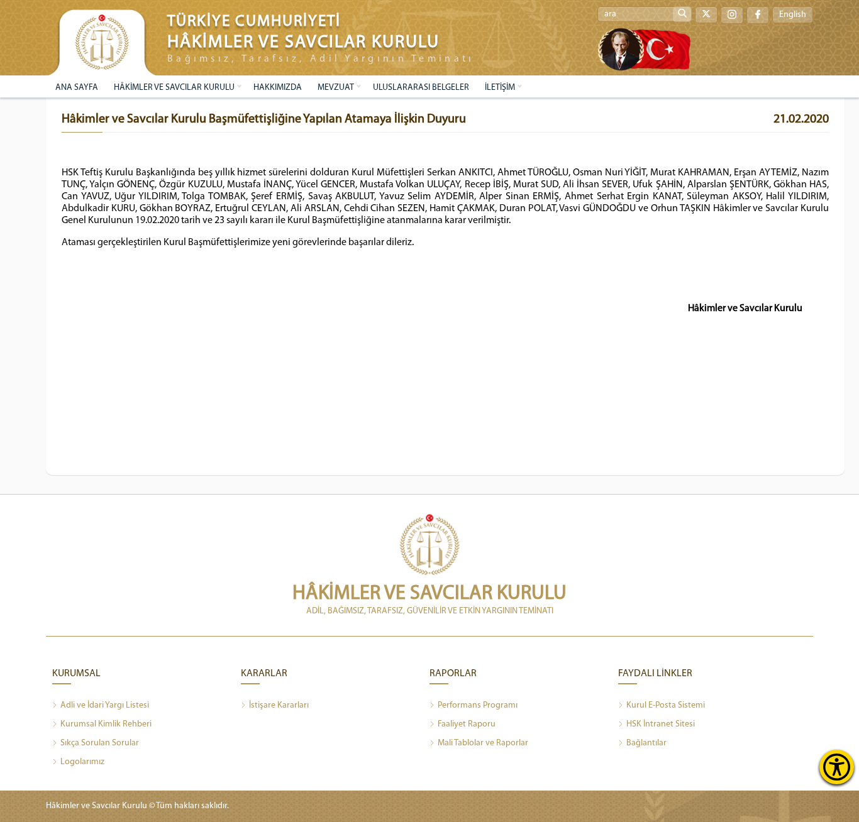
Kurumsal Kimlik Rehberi (106, 724)
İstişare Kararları (279, 705)
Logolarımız (82, 762)
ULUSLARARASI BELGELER (421, 87)
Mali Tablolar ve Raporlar (483, 743)
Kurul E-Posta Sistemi (665, 705)
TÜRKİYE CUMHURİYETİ (254, 22)
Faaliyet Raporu (467, 724)
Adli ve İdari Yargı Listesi (104, 705)
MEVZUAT (336, 87)
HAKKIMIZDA (277, 87)
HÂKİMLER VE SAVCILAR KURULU (174, 87)
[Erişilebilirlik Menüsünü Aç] (836, 767)
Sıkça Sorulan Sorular (99, 743)
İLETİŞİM (500, 87)
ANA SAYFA (76, 87)
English (792, 14)
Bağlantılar (646, 743)
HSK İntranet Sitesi (660, 724)
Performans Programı (478, 705)
